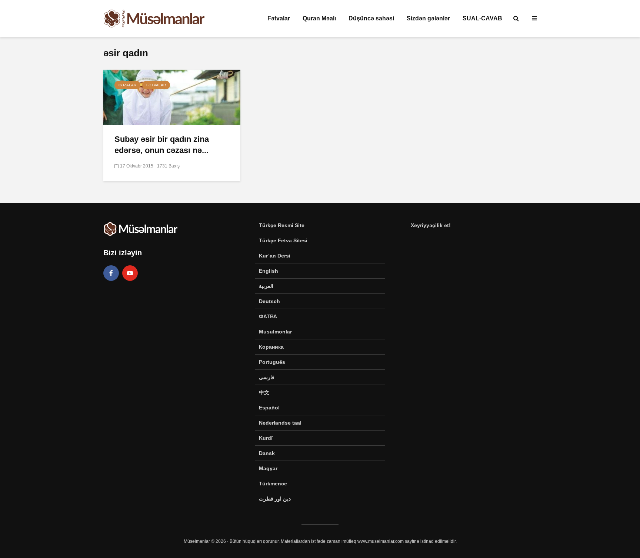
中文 (264, 392)
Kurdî (266, 438)
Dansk (267, 453)
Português (272, 362)
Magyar (268, 468)
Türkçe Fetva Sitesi (283, 240)
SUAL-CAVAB (482, 18)
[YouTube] (130, 273)
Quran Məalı (319, 18)
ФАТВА (268, 316)
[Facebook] (111, 273)
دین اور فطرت (275, 499)
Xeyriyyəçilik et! (431, 225)
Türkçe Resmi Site (281, 225)
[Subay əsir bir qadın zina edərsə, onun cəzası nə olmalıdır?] (171, 97)
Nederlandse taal (280, 423)
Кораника (271, 347)
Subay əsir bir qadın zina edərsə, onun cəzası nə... (161, 144)
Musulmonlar (275, 332)
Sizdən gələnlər (428, 18)
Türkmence (273, 483)
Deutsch (269, 301)
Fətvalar (278, 18)
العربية (266, 286)
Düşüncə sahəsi (371, 18)
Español (269, 408)
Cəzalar (127, 85)
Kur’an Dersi (274, 256)
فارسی (266, 377)
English (268, 271)
